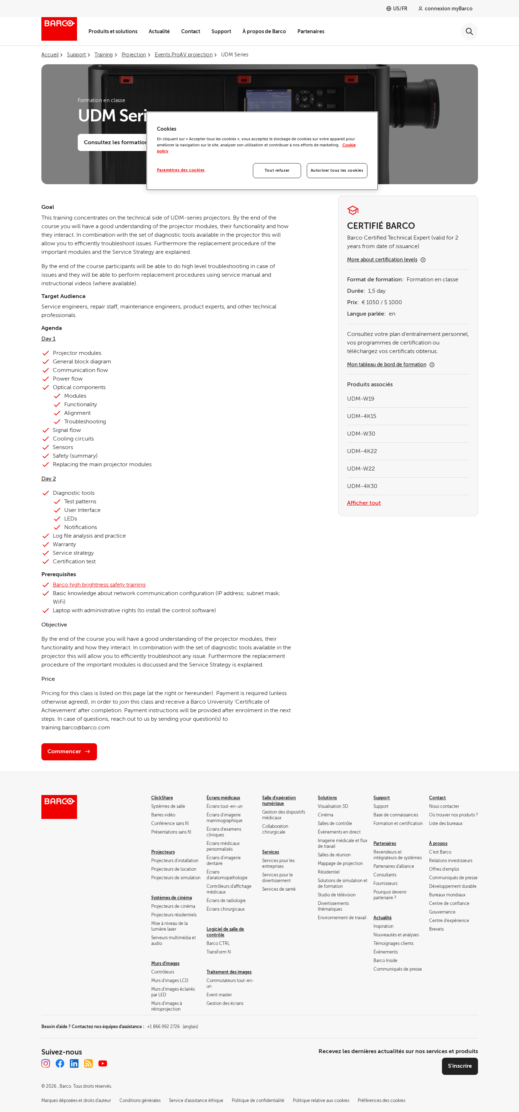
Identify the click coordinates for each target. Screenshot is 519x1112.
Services (270, 852)
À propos (438, 843)
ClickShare (162, 797)
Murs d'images (165, 963)
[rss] (88, 1063)
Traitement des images (229, 972)
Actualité (159, 31)
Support (221, 31)
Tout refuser (277, 170)
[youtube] (102, 1063)
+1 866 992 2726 (172, 1026)
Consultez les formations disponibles (133, 142)
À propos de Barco (264, 31)
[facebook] (60, 1063)
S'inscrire (460, 1066)
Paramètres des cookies (181, 170)
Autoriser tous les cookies (337, 170)
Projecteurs (163, 852)
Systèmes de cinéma (171, 897)
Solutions (327, 797)
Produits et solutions (112, 31)
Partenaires (310, 31)
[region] (262, 151)
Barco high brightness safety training (99, 585)
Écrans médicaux (223, 797)
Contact (190, 31)
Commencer (64, 751)
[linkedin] (74, 1063)
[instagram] (45, 1063)
